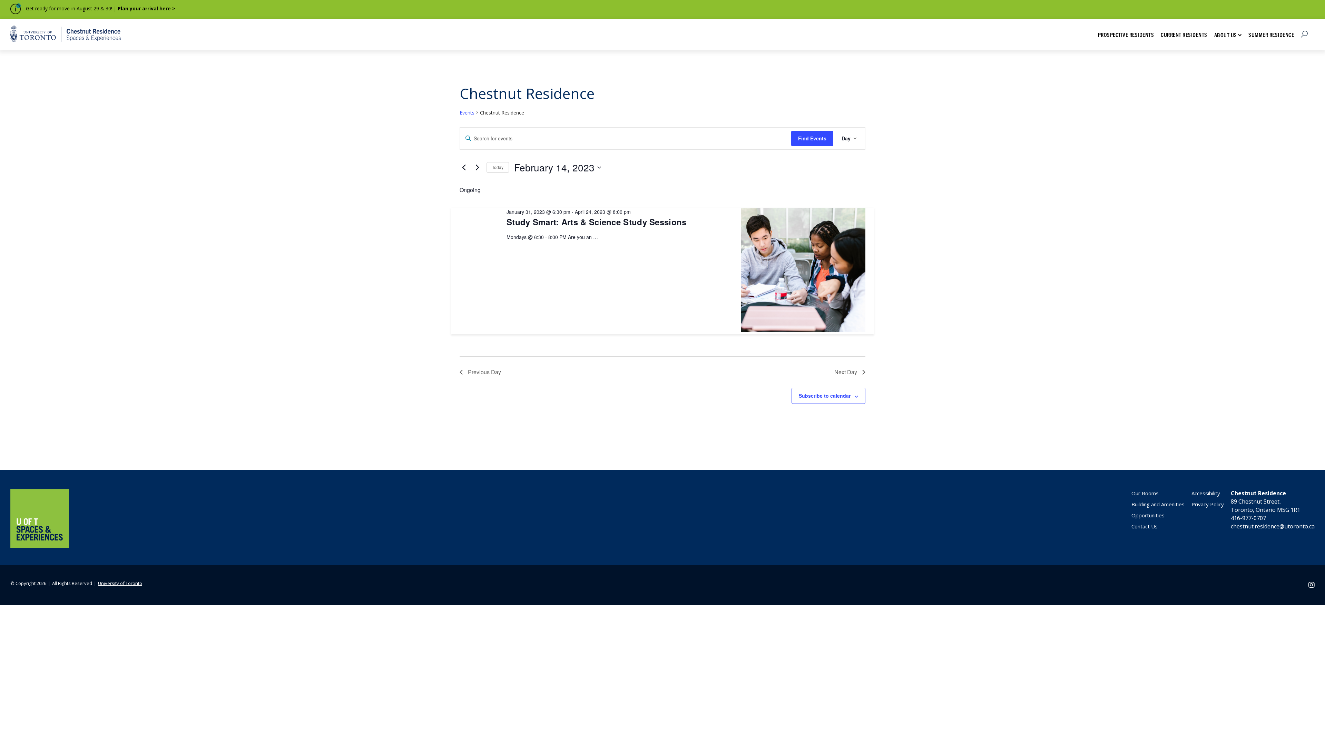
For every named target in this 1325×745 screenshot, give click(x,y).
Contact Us (1144, 526)
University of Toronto (120, 583)
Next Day (845, 372)
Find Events (812, 138)
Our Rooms (1145, 493)
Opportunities (1148, 515)
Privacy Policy (1207, 504)
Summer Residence (1271, 34)
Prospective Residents (1126, 34)
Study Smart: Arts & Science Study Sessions (597, 222)
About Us (1225, 34)
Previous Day (484, 372)
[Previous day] (464, 167)
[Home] (39, 545)
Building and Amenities (1158, 504)
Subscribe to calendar (825, 395)
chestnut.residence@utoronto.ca (1273, 526)
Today (497, 167)
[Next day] (477, 167)
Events (467, 112)
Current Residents (1184, 34)
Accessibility (1205, 493)
